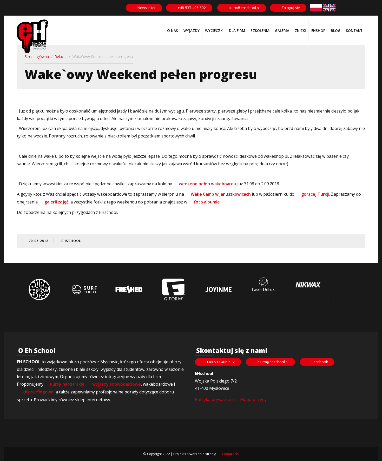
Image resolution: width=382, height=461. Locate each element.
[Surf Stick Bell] (39, 289)
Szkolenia (260, 30)
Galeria (282, 30)
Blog (335, 30)
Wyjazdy (191, 30)
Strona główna (37, 56)
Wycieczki (214, 30)
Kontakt (354, 30)
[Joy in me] (218, 289)
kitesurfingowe (38, 392)
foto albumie (206, 202)
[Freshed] (128, 289)
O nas (172, 30)
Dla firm (237, 30)
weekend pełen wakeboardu (207, 184)
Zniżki (300, 30)
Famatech (230, 453)
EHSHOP (318, 30)
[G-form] (173, 289)
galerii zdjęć (56, 202)
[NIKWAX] (307, 285)
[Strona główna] (32, 36)
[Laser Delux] (263, 284)
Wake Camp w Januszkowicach (221, 194)
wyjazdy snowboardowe (116, 384)
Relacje (61, 56)
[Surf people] (84, 289)
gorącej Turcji (315, 194)
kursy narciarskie (67, 384)
